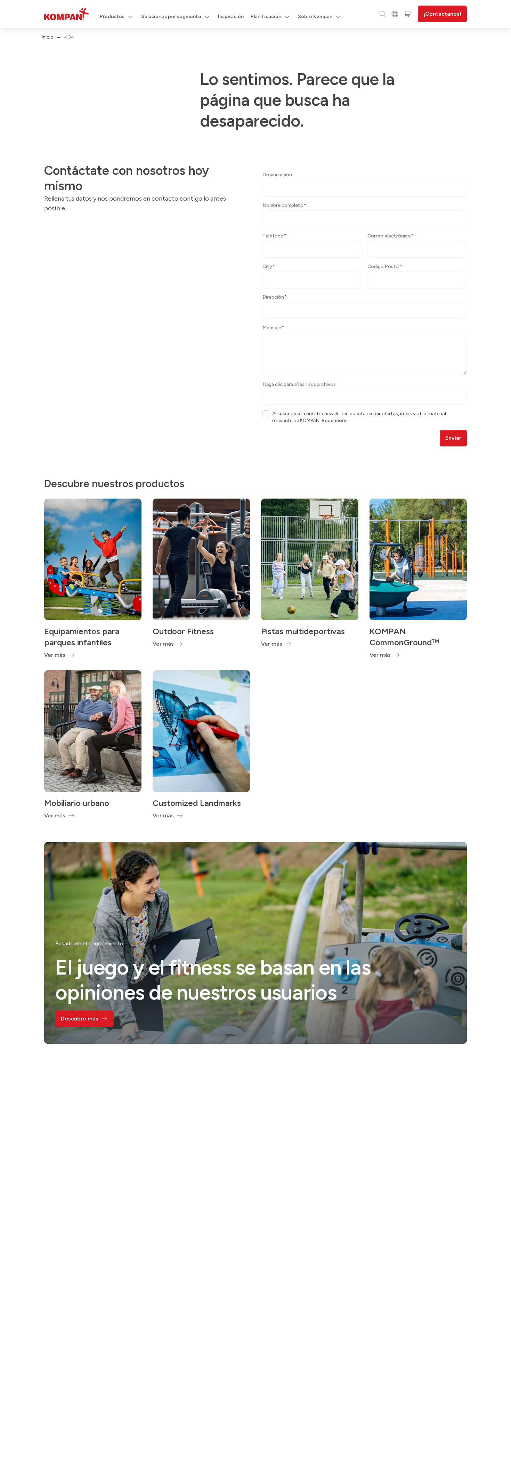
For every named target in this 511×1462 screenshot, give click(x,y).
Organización (277, 175)
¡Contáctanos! (442, 13)
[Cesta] (407, 14)
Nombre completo (284, 205)
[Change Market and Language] (395, 14)
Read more (334, 420)
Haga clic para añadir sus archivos (299, 384)
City (268, 266)
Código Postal (384, 266)
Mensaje (273, 328)
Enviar (453, 438)
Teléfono (274, 236)
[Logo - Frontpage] (66, 14)
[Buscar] (382, 14)
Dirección (274, 297)
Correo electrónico (390, 236)
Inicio (48, 37)
